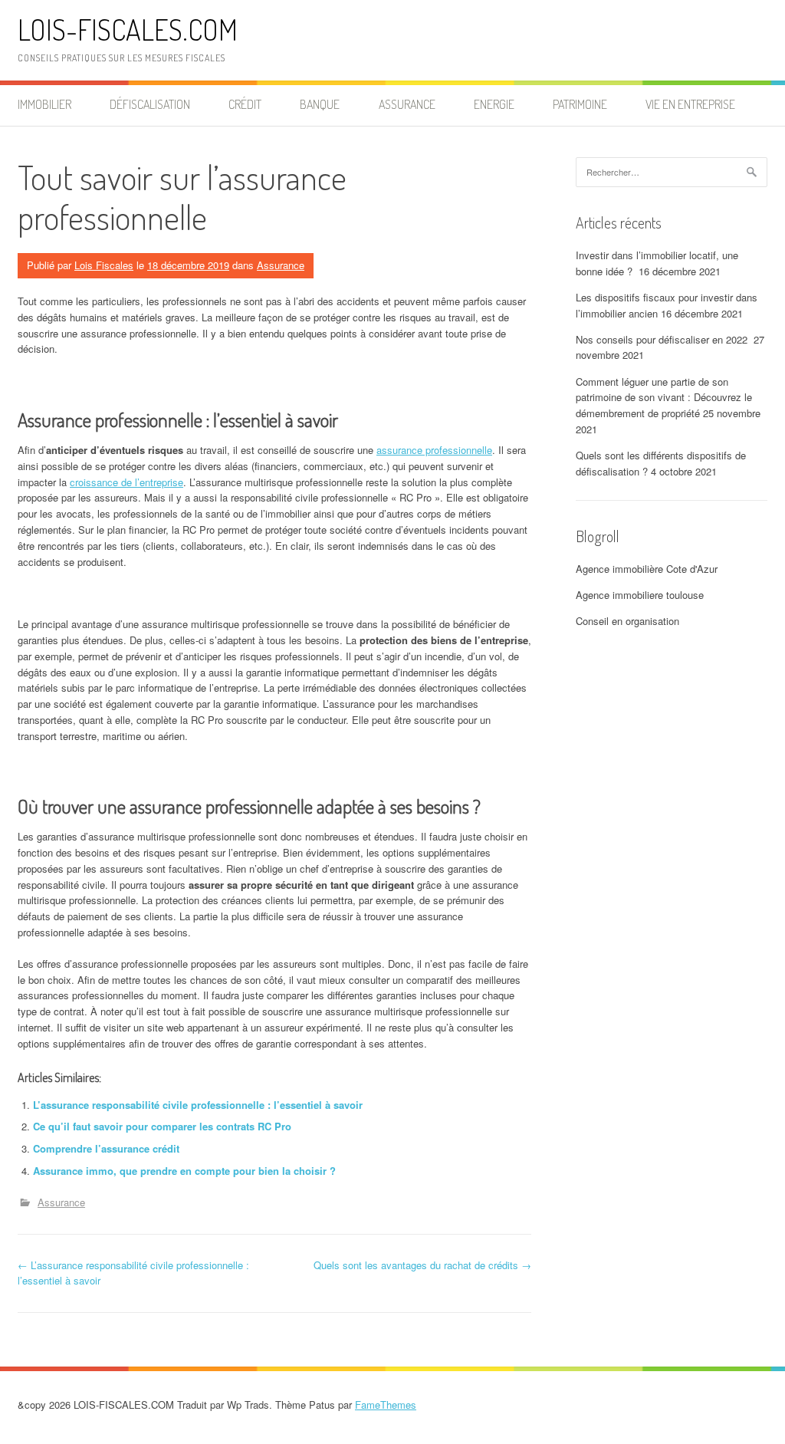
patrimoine (580, 104)
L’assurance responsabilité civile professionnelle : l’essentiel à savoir (198, 1104)
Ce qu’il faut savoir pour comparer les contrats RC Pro (162, 1126)
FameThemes (385, 1404)
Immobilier (44, 104)
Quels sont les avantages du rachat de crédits (422, 1265)
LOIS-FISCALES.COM (128, 30)
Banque (320, 104)
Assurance (407, 104)
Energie (494, 104)
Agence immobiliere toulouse (640, 594)
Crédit (244, 104)
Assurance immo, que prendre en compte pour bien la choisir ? (184, 1170)
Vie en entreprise (690, 104)
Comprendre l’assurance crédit (106, 1148)
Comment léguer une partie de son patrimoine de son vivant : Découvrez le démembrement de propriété (664, 397)
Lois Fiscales (103, 265)
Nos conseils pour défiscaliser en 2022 (663, 339)
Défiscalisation (150, 104)
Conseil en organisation (627, 620)
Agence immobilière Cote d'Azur (647, 568)
